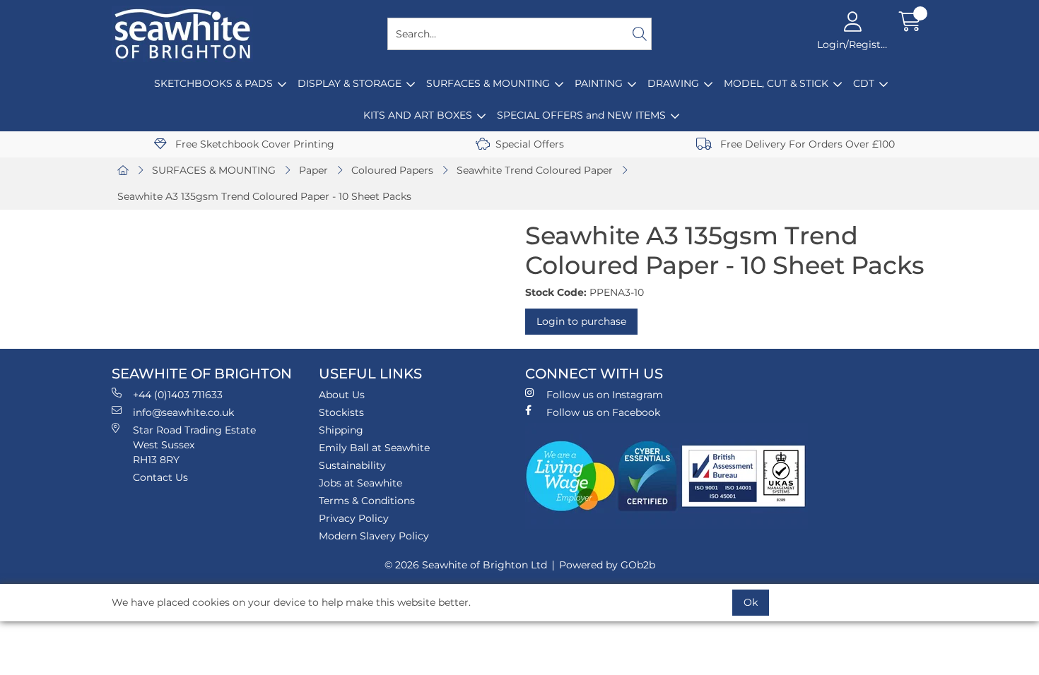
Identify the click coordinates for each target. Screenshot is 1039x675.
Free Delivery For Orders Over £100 (806, 144)
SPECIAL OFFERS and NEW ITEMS (581, 115)
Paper (313, 170)
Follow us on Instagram (604, 394)
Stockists (341, 412)
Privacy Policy (354, 518)
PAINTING (599, 83)
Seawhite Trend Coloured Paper (535, 170)
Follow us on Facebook (603, 412)
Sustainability (352, 465)
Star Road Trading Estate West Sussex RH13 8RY (194, 445)
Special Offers (529, 144)
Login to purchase (581, 321)
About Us (342, 394)
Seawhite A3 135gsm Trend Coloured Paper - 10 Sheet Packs (264, 196)
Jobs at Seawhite (360, 483)
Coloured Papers (392, 170)
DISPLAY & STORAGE (349, 83)
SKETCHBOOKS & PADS (213, 83)
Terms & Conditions (367, 500)
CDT (863, 83)
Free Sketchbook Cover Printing (253, 144)
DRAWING (673, 83)
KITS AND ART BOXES (417, 115)
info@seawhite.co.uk (183, 412)
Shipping (341, 430)
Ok (751, 602)
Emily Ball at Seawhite (374, 447)
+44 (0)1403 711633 (178, 394)
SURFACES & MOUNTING (488, 83)
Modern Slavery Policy (374, 536)
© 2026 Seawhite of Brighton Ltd (466, 564)
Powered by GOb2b (607, 564)
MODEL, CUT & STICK (776, 83)
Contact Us (160, 477)
